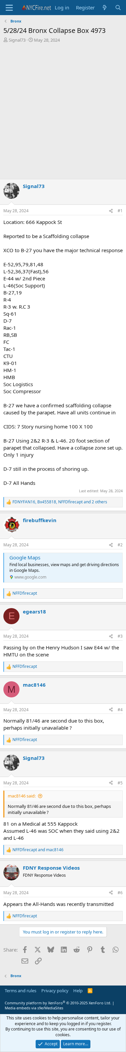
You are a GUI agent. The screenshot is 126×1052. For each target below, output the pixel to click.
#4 (120, 710)
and (38, 850)
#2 (120, 545)
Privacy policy (55, 991)
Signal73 (17, 40)
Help (78, 991)
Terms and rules (20, 991)
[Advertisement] (63, 113)
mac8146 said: (22, 796)
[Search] (118, 7)
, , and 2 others (59, 502)
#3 (120, 636)
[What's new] (104, 7)
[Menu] (9, 7)
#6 (120, 893)
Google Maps (24, 557)
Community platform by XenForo (58, 1002)
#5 (120, 783)
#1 (120, 211)
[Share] (111, 211)
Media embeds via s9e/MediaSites (34, 1007)
